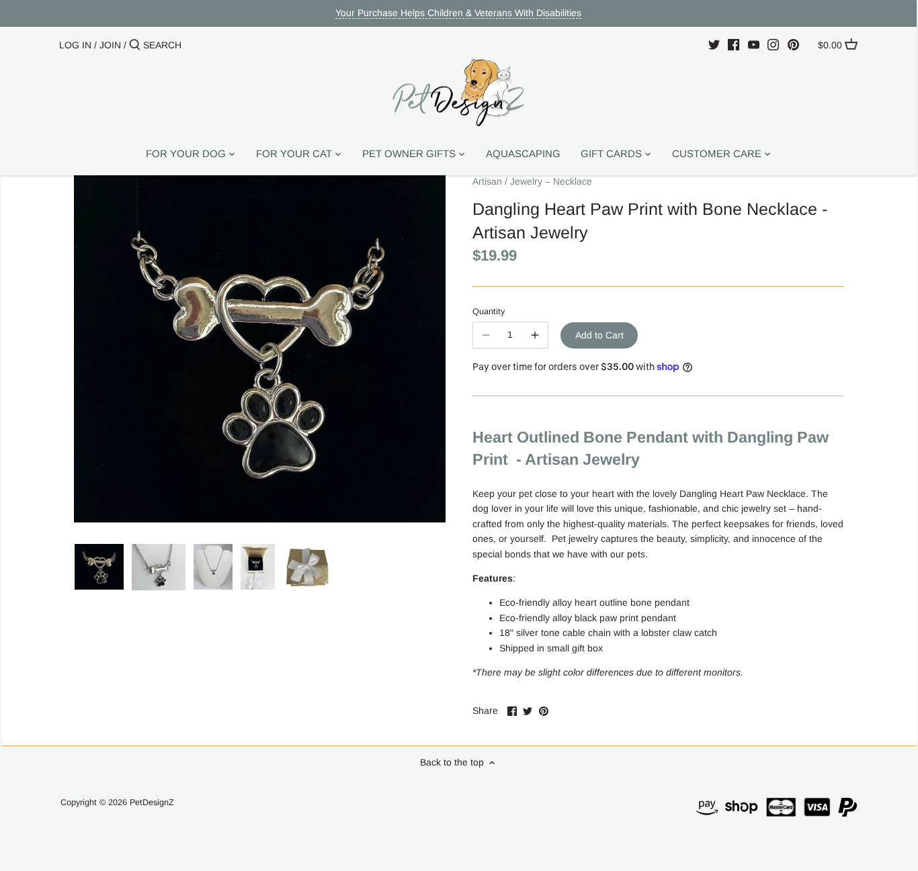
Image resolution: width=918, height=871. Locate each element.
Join (110, 45)
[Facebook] (733, 44)
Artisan (487, 181)
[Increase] (535, 335)
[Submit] (134, 45)
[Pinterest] (793, 44)
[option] (99, 566)
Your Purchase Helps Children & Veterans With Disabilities (458, 12)
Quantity (488, 311)
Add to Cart (599, 335)
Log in (75, 45)
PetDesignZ (152, 802)
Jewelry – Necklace (551, 181)
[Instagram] (773, 44)
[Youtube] (753, 44)
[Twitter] (714, 44)
